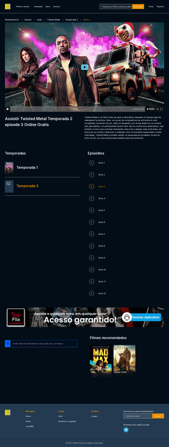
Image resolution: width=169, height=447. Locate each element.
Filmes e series (22, 6)
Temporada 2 (71, 19)
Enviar (158, 416)
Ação (39, 19)
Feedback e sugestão (67, 421)
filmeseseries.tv (12, 19)
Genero (28, 19)
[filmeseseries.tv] (8, 6)
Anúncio (56, 6)
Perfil (60, 416)
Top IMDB (30, 426)
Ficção (99, 364)
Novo (48, 6)
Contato (94, 416)
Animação (38, 6)
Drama (122, 367)
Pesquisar (138, 7)
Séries (28, 421)
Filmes (28, 416)
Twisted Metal (53, 19)
